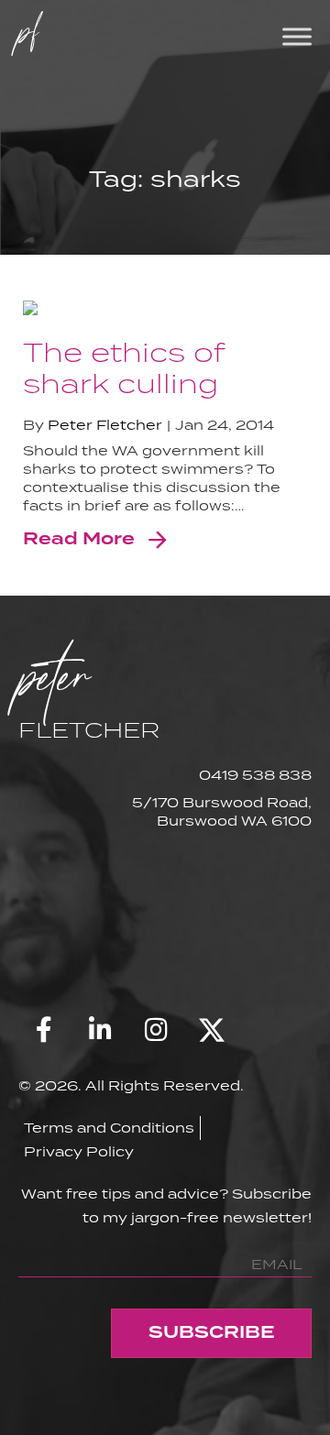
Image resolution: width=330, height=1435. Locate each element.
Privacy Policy (79, 1151)
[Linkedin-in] (100, 1030)
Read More (79, 540)
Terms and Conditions (109, 1127)
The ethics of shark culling (124, 367)
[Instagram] (156, 1030)
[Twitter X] (211, 1030)
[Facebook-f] (44, 1030)
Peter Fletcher (105, 424)
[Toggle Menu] (297, 36)
